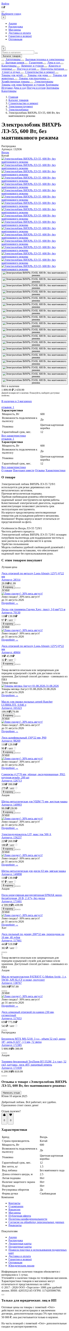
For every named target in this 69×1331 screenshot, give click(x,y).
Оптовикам (15, 39)
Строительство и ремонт (39, 72)
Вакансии (14, 1209)
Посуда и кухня (26, 68)
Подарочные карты (20, 1246)
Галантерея (35, 62)
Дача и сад (53, 62)
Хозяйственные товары (15, 81)
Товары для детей (12, 75)
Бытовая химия (14, 62)
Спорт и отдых (10, 72)
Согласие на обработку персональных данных (36, 1222)
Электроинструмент (20, 106)
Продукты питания (52, 68)
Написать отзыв (11, 1092)
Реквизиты (15, 1225)
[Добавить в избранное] (19, 587)
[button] (4, 1114)
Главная (13, 96)
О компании (15, 1206)
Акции (12, 23)
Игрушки (7, 87)
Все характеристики (13, 435)
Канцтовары (8, 65)
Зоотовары (52, 87)
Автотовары (13, 59)
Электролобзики (18, 109)
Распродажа (15, 26)
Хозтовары (52, 84)
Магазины (14, 29)
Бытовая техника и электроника (44, 59)
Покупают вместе (23, 470)
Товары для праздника (32, 78)
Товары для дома (37, 75)
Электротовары (43, 81)
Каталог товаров (12, 56)
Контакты (14, 1203)
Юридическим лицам (21, 1265)
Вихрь (5, 152)
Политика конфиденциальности (27, 1218)
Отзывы (40, 470)
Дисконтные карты (19, 1243)
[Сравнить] (16, 587)
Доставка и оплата (19, 32)
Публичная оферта (19, 1215)
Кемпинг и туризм (32, 65)
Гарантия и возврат (20, 36)
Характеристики (55, 470)
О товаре (6, 470)
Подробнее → (9, 603)
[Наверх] (2, 1294)
